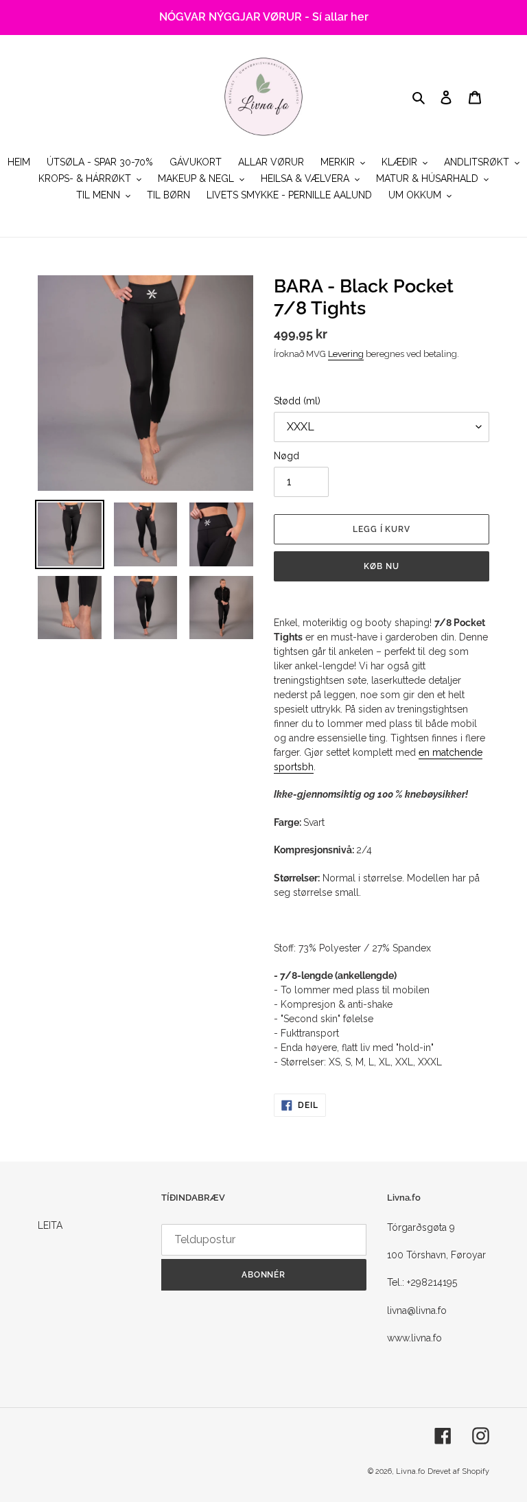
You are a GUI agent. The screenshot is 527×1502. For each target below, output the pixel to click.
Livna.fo (410, 1471)
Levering (346, 354)
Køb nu (381, 566)
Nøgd (286, 455)
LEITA (50, 1225)
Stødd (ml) (297, 400)
